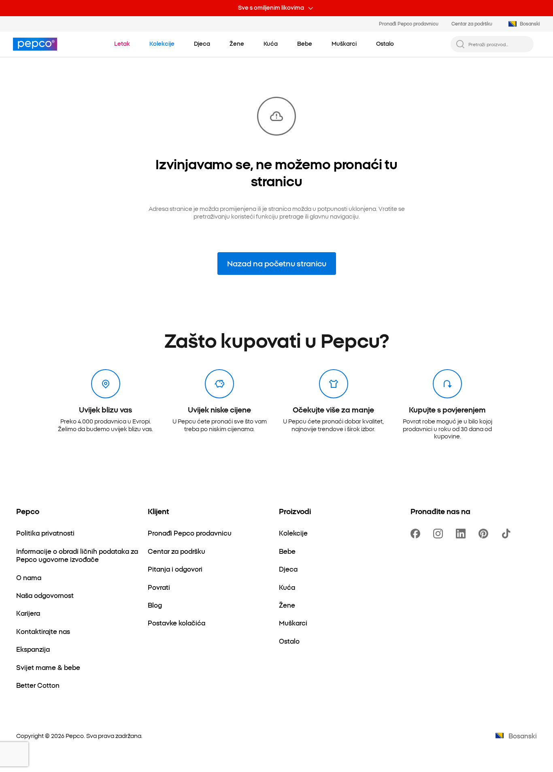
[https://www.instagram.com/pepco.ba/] (439, 533)
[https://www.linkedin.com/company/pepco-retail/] (462, 533)
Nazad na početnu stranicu (276, 263)
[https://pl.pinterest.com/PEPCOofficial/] (485, 533)
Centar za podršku (471, 23)
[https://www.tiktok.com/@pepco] (507, 533)
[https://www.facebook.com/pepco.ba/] (416, 533)
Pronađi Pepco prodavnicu (408, 23)
